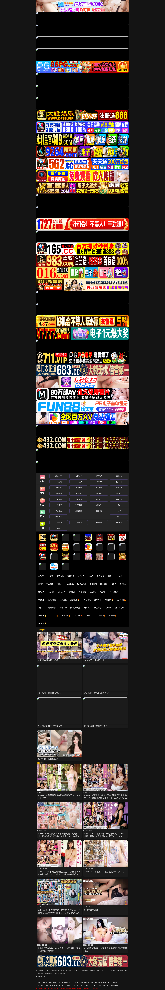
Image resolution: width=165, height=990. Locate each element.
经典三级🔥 (42, 615)
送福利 (121, 576)
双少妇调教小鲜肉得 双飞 (95, 725)
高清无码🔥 (101, 615)
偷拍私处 (72, 592)
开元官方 (41, 607)
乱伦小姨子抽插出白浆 (48, 758)
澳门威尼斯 (119, 607)
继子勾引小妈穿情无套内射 (50, 693)
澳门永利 (81, 576)
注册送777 (112, 576)
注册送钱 (100, 576)
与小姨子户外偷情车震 (94, 660)
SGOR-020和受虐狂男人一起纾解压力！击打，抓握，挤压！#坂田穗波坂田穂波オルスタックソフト (105, 836)
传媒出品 (58, 516)
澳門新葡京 (52, 600)
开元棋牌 (60, 576)
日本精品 (78, 482)
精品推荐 (58, 476)
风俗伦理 (119, 522)
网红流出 (99, 493)
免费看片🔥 (74, 600)
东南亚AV (119, 488)
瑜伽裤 (98, 505)
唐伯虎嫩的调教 (91, 909)
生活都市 (58, 522)
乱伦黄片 (61, 592)
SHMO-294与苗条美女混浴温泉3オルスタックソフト (105, 873)
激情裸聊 (97, 600)
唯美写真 (99, 511)
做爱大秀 (97, 607)
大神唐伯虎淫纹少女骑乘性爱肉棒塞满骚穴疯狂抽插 (105, 949)
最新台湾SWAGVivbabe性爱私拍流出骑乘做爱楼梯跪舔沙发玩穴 (59, 949)
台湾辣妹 (58, 488)
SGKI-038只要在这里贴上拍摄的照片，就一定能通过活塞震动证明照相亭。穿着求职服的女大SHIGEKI (59, 912)
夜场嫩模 (92, 592)
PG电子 (91, 576)
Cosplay (99, 482)
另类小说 (58, 528)
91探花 (78, 493)
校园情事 (78, 522)
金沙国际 (63, 607)
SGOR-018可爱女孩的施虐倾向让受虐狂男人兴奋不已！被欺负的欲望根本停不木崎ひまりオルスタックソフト (105, 798)
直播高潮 (93, 584)
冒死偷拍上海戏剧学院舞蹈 (96, 693)
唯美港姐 (99, 488)
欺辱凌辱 (58, 493)
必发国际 (103, 592)
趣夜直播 (82, 592)
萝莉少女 (119, 476)
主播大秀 (41, 592)
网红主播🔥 (42, 623)
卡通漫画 (58, 511)
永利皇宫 (63, 600)
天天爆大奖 (52, 607)
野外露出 (119, 493)
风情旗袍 (58, 505)
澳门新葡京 (114, 592)
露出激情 (78, 511)
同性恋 (119, 516)
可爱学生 (99, 499)
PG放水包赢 (81, 584)
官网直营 (70, 576)
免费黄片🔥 (109, 600)
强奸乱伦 (78, 476)
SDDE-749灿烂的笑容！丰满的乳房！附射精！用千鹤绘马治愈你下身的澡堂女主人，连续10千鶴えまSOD (59, 836)
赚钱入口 (90, 615)
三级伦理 (58, 482)
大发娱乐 (41, 600)
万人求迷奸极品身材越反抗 (50, 725)
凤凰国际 (70, 584)
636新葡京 (87, 600)
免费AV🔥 (113, 615)
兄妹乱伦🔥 (66, 615)
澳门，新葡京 (75, 607)
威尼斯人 (41, 576)
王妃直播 (51, 592)
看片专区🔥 (78, 615)
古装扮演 (58, 499)
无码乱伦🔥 (121, 600)
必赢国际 (60, 584)
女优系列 (78, 499)
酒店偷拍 (123, 584)
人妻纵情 (99, 522)
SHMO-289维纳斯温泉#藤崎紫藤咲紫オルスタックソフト (59, 796)
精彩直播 (103, 584)
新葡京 (40, 584)
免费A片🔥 (54, 615)
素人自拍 (119, 482)
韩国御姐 (78, 488)
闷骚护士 (119, 505)
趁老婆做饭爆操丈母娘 (48, 660)
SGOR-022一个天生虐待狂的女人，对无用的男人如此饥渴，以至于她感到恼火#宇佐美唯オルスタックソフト (59, 874)
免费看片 (87, 607)
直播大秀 (108, 607)
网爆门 (119, 511)
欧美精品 (99, 476)
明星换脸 (78, 505)
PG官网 (51, 576)
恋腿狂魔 (119, 499)
